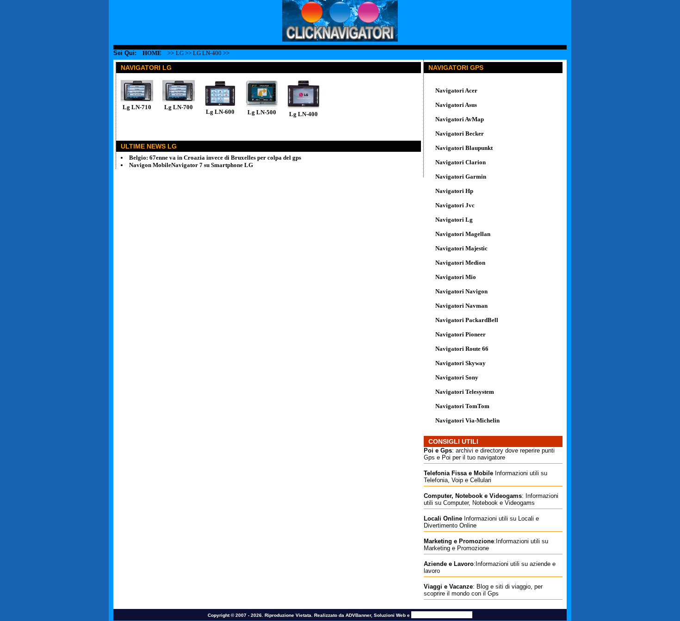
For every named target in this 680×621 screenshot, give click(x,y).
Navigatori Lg (454, 219)
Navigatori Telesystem (464, 391)
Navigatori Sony (456, 377)
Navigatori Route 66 (461, 348)
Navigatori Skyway (460, 363)
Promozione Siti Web (441, 614)
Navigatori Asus (456, 104)
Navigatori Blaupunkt (464, 147)
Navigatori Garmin (460, 176)
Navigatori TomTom (462, 406)
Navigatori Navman (461, 305)
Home (151, 53)
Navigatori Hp (454, 190)
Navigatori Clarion (460, 162)
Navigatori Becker (459, 133)
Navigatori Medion (460, 262)
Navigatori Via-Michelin (467, 420)
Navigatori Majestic (461, 248)
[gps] (340, 39)
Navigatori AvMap (459, 119)
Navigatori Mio (455, 276)
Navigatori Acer (456, 90)
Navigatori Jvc (455, 205)
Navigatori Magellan (462, 233)
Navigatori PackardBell (466, 320)
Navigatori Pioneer (460, 334)
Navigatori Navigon (461, 291)
